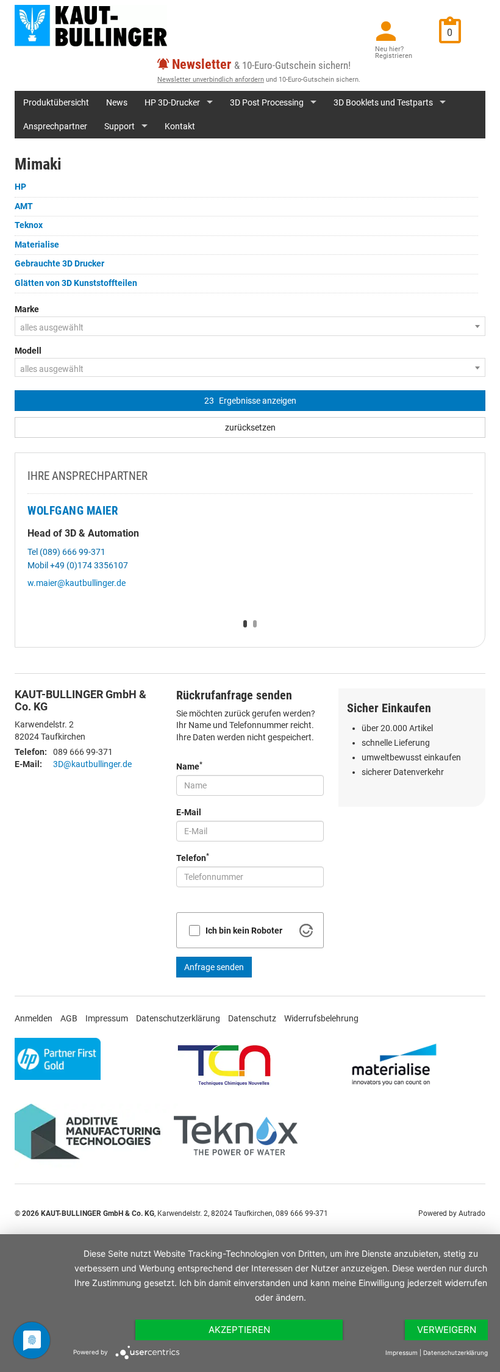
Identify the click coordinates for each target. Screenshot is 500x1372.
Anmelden (33, 1018)
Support (119, 126)
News (116, 102)
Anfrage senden (214, 967)
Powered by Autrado (451, 1213)
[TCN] (224, 1064)
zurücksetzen (250, 427)
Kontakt (180, 126)
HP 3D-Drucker (172, 102)
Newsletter (201, 64)
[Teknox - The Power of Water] (236, 1135)
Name (189, 765)
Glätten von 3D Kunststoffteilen (76, 283)
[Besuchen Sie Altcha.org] (306, 930)
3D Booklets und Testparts (383, 102)
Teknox (29, 225)
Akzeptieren (239, 1329)
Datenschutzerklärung (178, 1018)
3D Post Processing (267, 102)
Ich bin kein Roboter (243, 930)
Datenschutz (252, 1018)
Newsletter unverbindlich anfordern (210, 80)
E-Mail (188, 812)
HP (20, 186)
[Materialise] (394, 1064)
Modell (28, 351)
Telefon (192, 857)
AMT (24, 206)
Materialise (37, 244)
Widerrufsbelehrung (321, 1018)
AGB (68, 1018)
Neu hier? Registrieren (393, 52)
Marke (27, 309)
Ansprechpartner (55, 126)
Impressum (106, 1018)
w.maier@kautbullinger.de (76, 583)
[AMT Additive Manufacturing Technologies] (92, 1135)
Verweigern (446, 1329)
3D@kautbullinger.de (92, 764)
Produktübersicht (56, 102)
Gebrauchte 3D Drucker (59, 263)
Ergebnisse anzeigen (250, 401)
